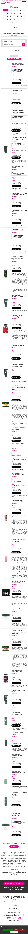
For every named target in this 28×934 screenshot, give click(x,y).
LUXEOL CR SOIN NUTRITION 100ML (16, 755)
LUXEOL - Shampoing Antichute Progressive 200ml (17, 258)
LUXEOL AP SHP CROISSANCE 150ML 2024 (18, 772)
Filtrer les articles (14, 58)
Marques (14, 7)
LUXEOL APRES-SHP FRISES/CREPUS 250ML (17, 64)
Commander (15, 83)
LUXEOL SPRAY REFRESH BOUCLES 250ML (18, 428)
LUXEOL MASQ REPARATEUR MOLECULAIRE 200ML (17, 815)
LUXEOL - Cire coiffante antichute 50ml (18, 581)
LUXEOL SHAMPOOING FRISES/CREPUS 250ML (17, 111)
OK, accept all (8, 930)
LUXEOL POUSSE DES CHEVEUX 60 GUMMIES (17, 671)
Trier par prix (14, 56)
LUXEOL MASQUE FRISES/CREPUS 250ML (17, 473)
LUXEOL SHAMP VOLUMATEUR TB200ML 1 (18, 296)
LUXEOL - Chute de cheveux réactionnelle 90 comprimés (18, 632)
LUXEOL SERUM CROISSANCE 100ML (17, 713)
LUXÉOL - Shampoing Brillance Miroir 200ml (17, 501)
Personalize (14, 932)
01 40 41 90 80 (15, 918)
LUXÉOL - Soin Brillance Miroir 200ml (18, 540)
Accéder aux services (14, 884)
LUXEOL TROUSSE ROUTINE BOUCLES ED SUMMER (19, 194)
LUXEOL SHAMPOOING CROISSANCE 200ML (17, 365)
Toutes (6, 10)
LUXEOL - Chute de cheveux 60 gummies (17, 316)
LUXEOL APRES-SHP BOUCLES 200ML (16, 91)
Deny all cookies (20, 930)
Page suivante (13, 846)
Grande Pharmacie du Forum (13, 1)
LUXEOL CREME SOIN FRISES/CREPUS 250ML (17, 230)
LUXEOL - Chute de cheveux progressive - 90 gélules (18, 387)
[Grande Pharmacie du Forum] (3, 2)
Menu (24, 2)
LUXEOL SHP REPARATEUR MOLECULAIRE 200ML (18, 138)
